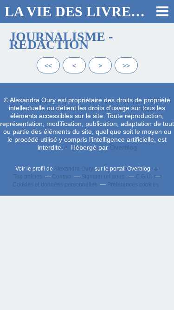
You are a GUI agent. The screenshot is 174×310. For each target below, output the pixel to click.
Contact (61, 176)
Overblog (123, 147)
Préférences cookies (133, 184)
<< (48, 65)
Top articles (27, 176)
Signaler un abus (103, 176)
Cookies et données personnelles (55, 184)
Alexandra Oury (73, 168)
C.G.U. (143, 176)
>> (126, 65)
